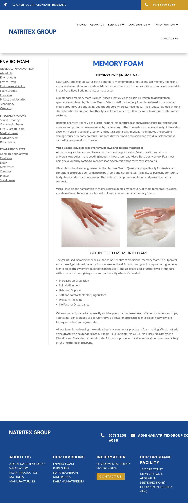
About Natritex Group (27, 463)
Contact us (111, 476)
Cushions (6, 158)
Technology (7, 103)
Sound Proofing (10, 120)
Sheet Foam (7, 180)
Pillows (4, 175)
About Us (97, 24)
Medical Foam (9, 133)
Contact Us (170, 38)
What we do (18, 468)
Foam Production (23, 472)
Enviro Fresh (8, 81)
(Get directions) (152, 482)
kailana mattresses (68, 481)
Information (165, 24)
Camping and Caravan (14, 153)
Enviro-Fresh (107, 468)
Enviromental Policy (12, 86)
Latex (3, 162)
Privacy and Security (13, 99)
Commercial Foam (11, 124)
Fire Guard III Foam (12, 128)
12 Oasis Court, (151, 469)
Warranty (6, 108)
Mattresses (7, 167)
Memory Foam (9, 137)
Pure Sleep (61, 468)
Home (81, 24)
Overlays (5, 171)
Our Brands (138, 24)
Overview (6, 95)
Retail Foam (7, 142)
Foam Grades (8, 90)
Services (114, 24)
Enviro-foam (8, 77)
